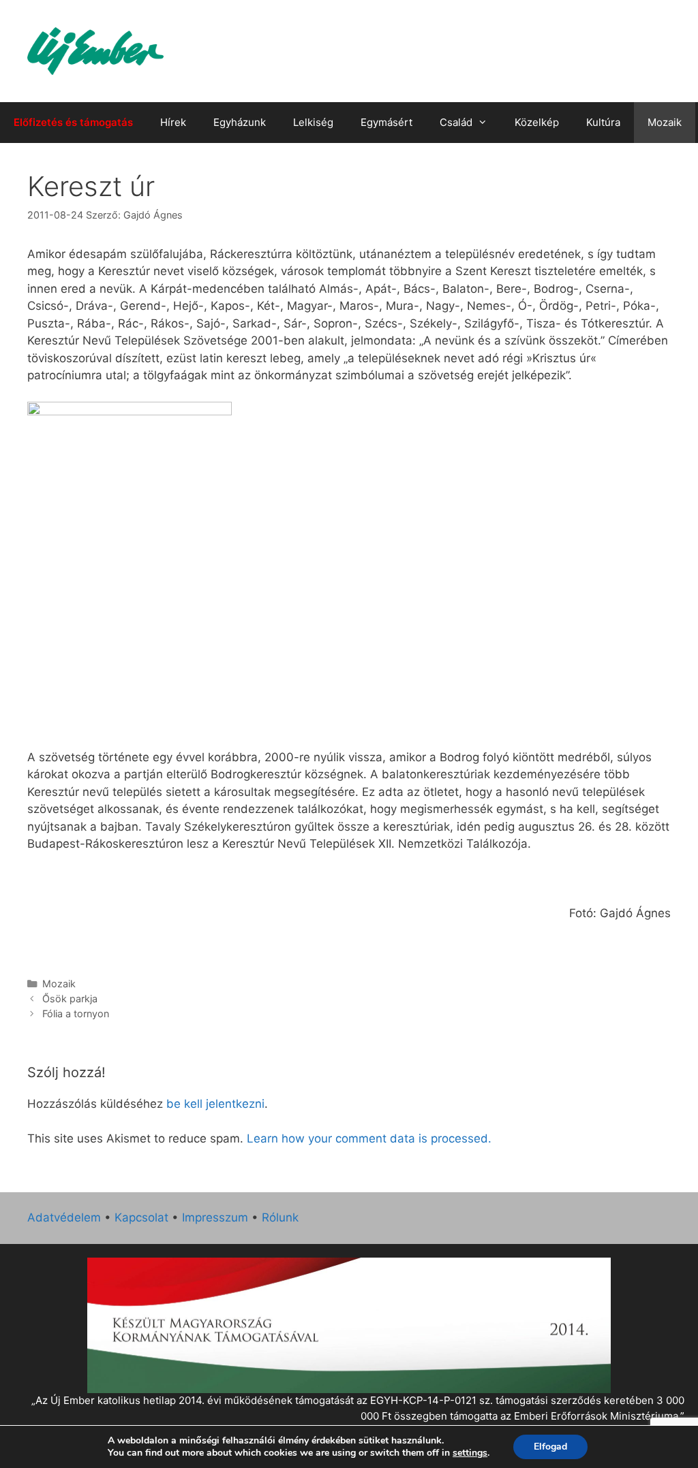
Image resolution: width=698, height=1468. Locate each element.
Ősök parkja (69, 998)
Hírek (173, 122)
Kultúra (603, 122)
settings (470, 1453)
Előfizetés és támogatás (73, 122)
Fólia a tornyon (75, 1013)
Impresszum (215, 1217)
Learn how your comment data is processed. (369, 1138)
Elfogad (550, 1446)
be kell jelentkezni (215, 1104)
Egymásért (386, 122)
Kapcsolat (141, 1217)
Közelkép (537, 122)
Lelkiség (313, 122)
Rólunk (280, 1217)
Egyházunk (239, 122)
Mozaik (665, 122)
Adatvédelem (64, 1217)
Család (456, 122)
